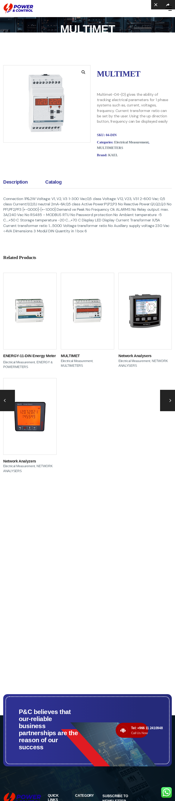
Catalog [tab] (53, 182)
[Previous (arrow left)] (7, 400)
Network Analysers (135, 356)
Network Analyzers (19, 461)
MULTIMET (70, 356)
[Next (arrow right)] (167, 400)
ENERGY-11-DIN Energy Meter (29, 356)
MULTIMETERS (110, 148)
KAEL (113, 155)
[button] (83, 72)
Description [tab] (15, 182)
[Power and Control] (18, 8)
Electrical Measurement (131, 142)
